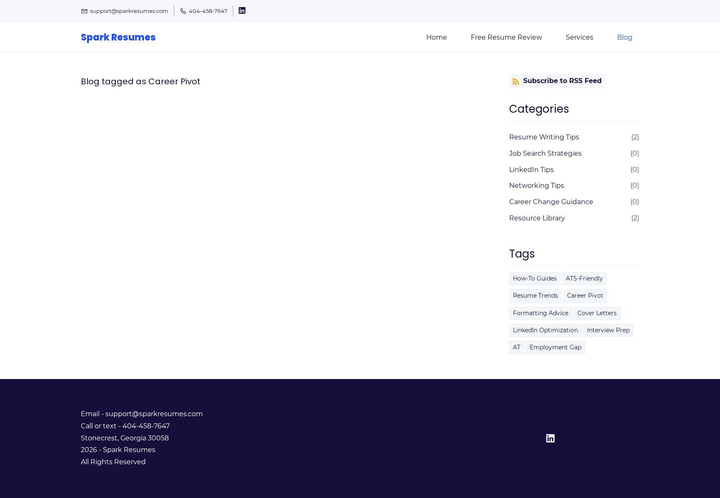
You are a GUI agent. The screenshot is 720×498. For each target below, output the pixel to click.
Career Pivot (585, 295)
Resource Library (537, 218)
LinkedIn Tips (531, 170)
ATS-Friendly (584, 278)
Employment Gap (555, 347)
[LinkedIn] (550, 438)
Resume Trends (535, 295)
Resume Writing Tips (544, 137)
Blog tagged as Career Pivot (140, 81)
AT (516, 347)
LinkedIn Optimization (545, 330)
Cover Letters (597, 313)
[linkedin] (242, 11)
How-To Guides (535, 278)
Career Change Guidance (551, 202)
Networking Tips (536, 186)
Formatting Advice (540, 313)
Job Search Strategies (545, 153)
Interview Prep (608, 330)
